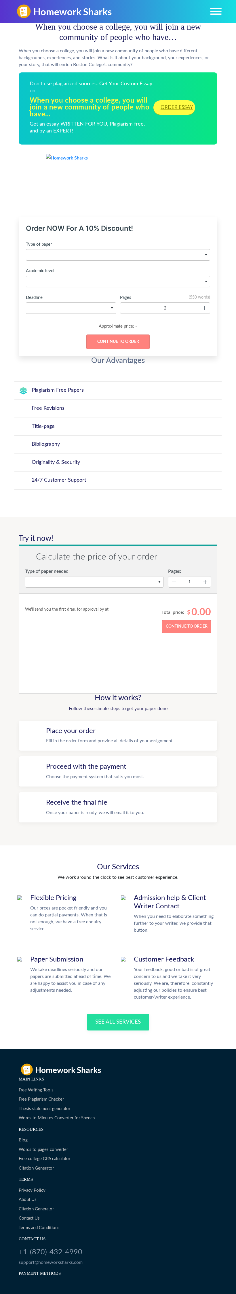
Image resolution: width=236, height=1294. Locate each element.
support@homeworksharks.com (51, 1262)
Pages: (174, 571)
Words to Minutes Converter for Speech (57, 1118)
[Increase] (204, 308)
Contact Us (29, 1218)
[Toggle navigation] (216, 11)
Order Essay (177, 107)
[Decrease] (125, 308)
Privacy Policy (32, 1190)
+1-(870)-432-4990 (50, 1252)
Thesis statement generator (44, 1109)
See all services (118, 1022)
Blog (23, 1140)
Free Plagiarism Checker (41, 1099)
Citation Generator (36, 1168)
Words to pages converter (43, 1149)
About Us (28, 1199)
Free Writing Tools (36, 1090)
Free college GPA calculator (44, 1159)
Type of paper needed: (47, 571)
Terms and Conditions (39, 1228)
